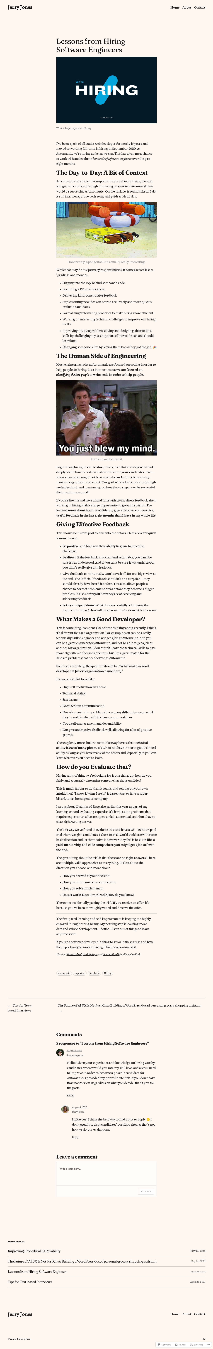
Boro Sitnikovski (111, 954)
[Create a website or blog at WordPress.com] (204, 1339)
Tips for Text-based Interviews (30, 1282)
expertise (80, 973)
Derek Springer (90, 954)
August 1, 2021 (74, 1050)
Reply (70, 1095)
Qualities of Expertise (91, 806)
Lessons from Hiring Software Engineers (37, 1272)
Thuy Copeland (74, 954)
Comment (146, 1191)
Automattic (64, 153)
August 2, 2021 (80, 1107)
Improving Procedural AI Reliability (34, 1251)
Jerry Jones (20, 7)
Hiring (87, 128)
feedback (94, 973)
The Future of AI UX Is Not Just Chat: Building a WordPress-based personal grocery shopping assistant (129, 1005)
